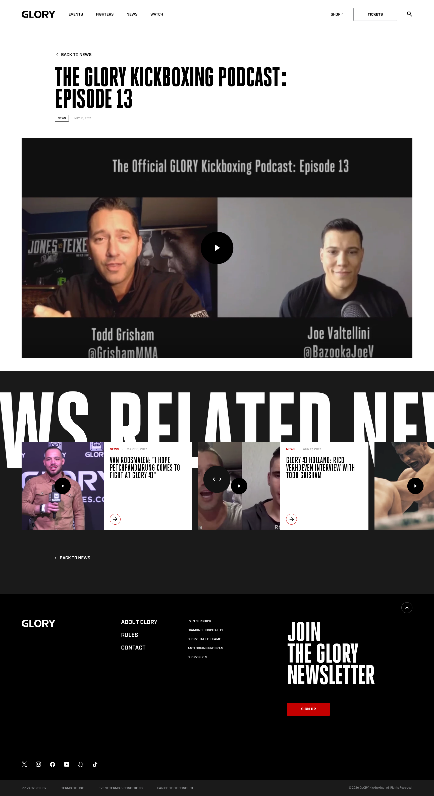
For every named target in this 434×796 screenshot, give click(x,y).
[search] (409, 14)
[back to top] (406, 607)
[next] (115, 519)
